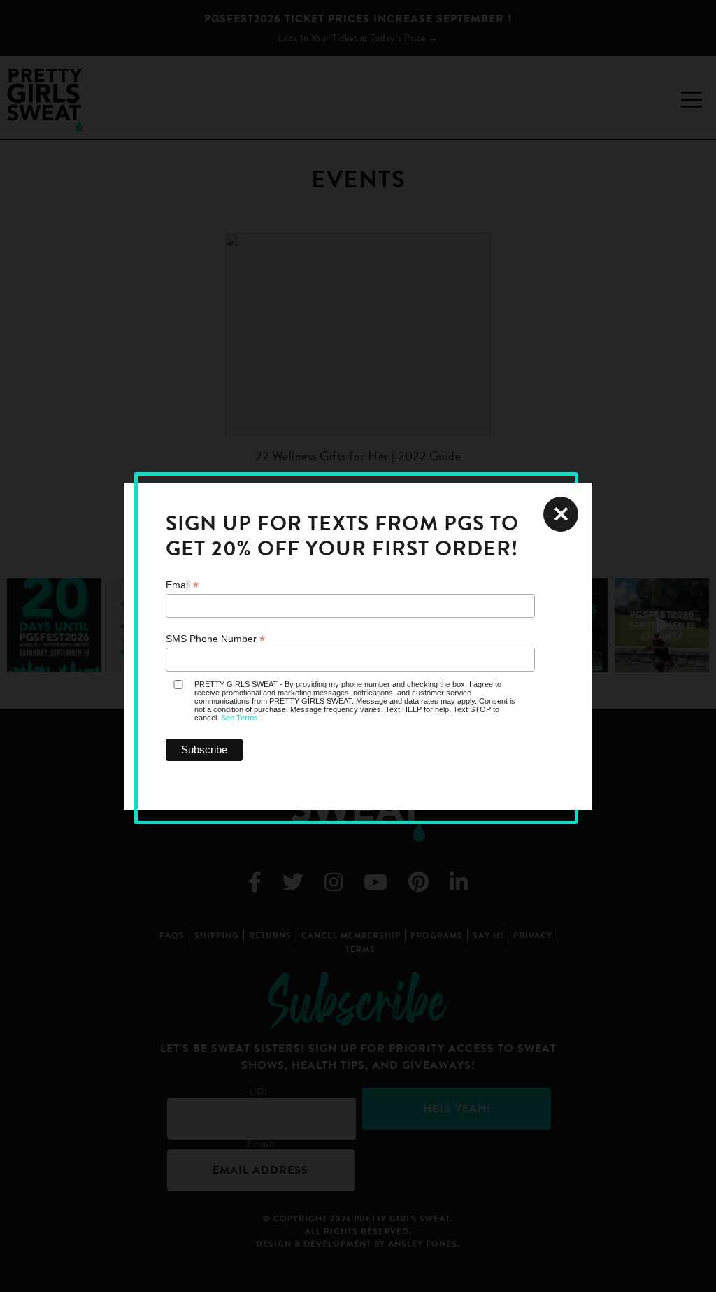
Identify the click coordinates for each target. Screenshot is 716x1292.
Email (182, 585)
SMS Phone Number (215, 639)
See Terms (239, 718)
